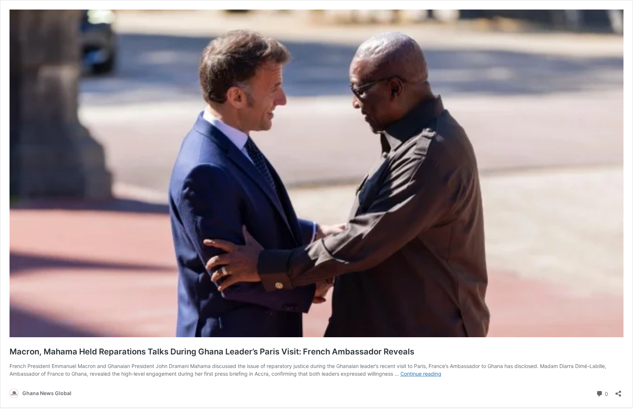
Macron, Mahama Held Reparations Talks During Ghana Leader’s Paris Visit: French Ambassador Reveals (212, 351)
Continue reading (420, 374)
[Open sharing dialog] (618, 391)
